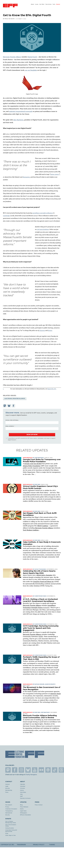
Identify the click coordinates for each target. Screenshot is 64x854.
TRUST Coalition (42, 526)
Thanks (52, 844)
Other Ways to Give (10, 835)
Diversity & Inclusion (25, 798)
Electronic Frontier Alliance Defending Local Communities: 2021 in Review (40, 716)
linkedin (48, 770)
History (22, 790)
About (32, 4)
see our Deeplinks (31, 70)
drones (50, 330)
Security (7, 788)
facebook (14, 770)
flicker (41, 770)
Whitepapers (23, 812)
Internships (23, 792)
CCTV (40, 636)
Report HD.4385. (51, 389)
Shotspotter (26, 177)
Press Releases (24, 806)
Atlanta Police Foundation (31, 466)
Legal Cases (23, 810)
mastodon (8, 770)
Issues (36, 4)
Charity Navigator (31, 774)
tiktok (54, 770)
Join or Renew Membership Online (10, 822)
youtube (34, 770)
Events (22, 808)
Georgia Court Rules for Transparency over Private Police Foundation (42, 460)
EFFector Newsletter (25, 814)
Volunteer (22, 786)
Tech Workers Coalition (31, 530)
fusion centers (54, 174)
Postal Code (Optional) (12, 420)
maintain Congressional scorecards (20, 111)
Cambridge (6, 215)
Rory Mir (37, 484)
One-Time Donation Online (10, 825)
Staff (21, 796)
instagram (21, 770)
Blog (21, 804)
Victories (22, 788)
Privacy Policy (38, 844)
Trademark (21, 844)
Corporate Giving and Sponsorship (11, 830)
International (8, 812)
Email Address (10, 426)
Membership (8, 790)
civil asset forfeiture (43, 229)
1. (3, 389)
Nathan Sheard (39, 684)
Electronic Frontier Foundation (10, 6)
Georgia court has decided (33, 463)
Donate (58, 4)
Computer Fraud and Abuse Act (43, 581)
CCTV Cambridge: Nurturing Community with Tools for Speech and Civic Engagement (40, 628)
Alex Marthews (18, 120)
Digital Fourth (32, 57)
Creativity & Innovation (11, 808)
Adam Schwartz (50, 684)
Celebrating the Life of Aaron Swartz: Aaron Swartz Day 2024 (39, 572)
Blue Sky (28, 770)
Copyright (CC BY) (7, 844)
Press (6, 792)
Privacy (7, 806)
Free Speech (8, 804)
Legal (6, 786)
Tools (54, 4)
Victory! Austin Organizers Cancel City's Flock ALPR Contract (40, 487)
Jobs (21, 794)
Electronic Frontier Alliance (12, 57)
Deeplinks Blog (28, 457)
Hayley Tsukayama (40, 569)
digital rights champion (44, 575)
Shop (6, 833)
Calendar (22, 784)
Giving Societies (9, 828)
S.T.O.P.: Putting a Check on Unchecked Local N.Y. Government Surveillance (40, 600)
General (7, 784)
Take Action (48, 4)
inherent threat (55, 693)
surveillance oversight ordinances (42, 213)
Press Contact (38, 804)
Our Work (41, 4)
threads (61, 770)
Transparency (9, 810)
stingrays (42, 330)
